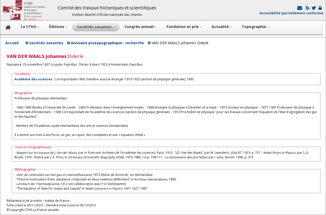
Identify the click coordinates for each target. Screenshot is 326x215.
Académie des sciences (34, 79)
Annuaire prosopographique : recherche (107, 42)
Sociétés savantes (46, 42)
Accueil (12, 42)
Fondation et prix (183, 26)
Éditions (57, 26)
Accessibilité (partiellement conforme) (291, 13)
